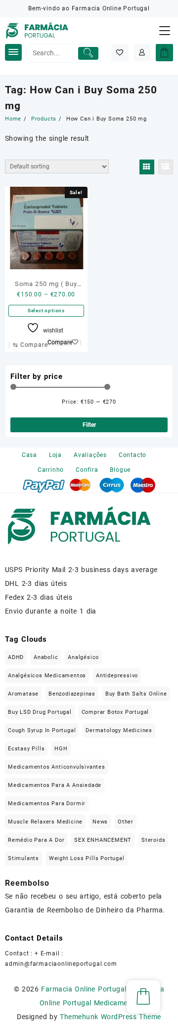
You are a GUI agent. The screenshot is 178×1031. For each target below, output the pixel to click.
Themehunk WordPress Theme (110, 1017)
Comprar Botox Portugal (115, 712)
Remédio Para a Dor (36, 840)
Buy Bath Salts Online (136, 694)
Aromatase (23, 694)
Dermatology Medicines (119, 730)
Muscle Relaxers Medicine (45, 822)
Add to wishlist (78, 342)
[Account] (142, 52)
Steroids (153, 840)
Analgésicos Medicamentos (47, 675)
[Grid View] (146, 167)
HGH (60, 748)
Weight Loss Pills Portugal (87, 858)
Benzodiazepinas (71, 694)
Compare (59, 342)
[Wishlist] (120, 52)
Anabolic (46, 657)
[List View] (165, 167)
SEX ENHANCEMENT (103, 840)
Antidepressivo (117, 675)
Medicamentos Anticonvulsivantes (56, 767)
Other (126, 822)
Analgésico (83, 657)
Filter (89, 424)
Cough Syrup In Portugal (42, 730)
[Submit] (88, 53)
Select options (46, 310)
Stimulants (23, 858)
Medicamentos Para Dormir (47, 803)
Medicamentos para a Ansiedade (54, 785)
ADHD (16, 657)
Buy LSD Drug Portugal (40, 712)
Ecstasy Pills (26, 748)
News (100, 822)
